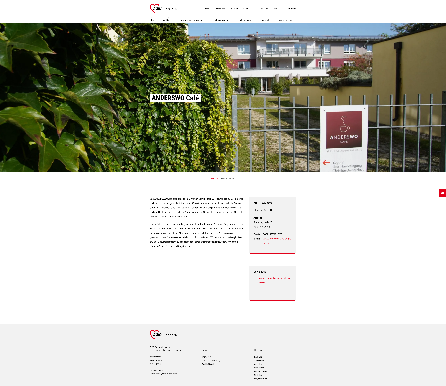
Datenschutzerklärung (211, 360)
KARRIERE (258, 357)
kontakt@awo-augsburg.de (166, 374)
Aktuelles (258, 364)
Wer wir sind (259, 367)
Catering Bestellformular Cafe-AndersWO (274, 280)
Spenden (258, 375)
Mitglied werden (260, 378)
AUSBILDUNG (259, 360)
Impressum (206, 357)
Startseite (215, 178)
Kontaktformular (260, 371)
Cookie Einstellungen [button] (210, 364)
